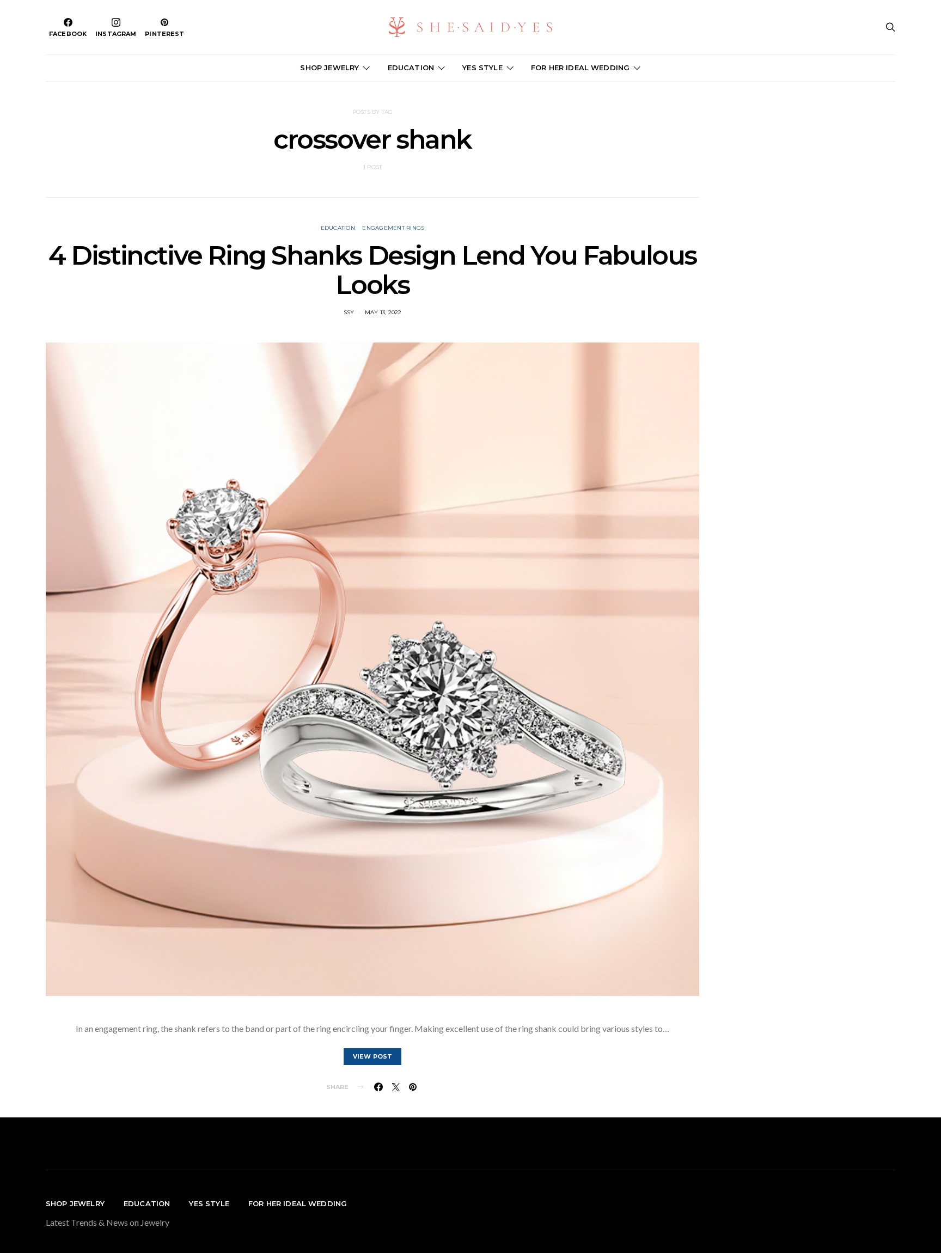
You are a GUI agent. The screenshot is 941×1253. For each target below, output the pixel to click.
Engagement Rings (393, 227)
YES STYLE (482, 67)
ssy (349, 312)
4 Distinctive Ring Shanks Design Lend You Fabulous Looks (372, 270)
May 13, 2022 (383, 312)
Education (338, 227)
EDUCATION (411, 67)
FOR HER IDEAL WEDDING (580, 67)
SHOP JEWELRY (329, 67)
